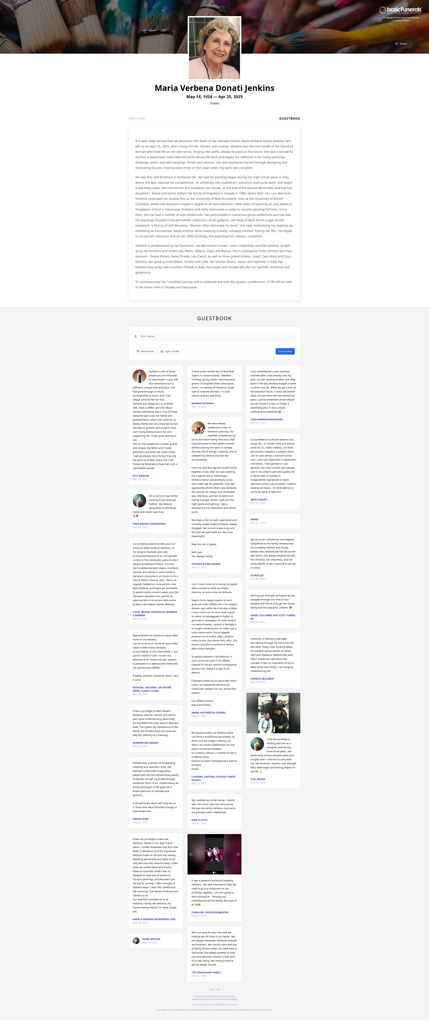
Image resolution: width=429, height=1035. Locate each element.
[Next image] (238, 854)
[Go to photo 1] (213, 872)
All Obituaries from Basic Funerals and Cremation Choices (401, 19)
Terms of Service (223, 999)
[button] (214, 854)
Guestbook (289, 118)
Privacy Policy (205, 999)
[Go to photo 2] (215, 872)
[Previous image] (191, 854)
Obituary (137, 118)
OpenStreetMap (218, 1004)
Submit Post (285, 351)
